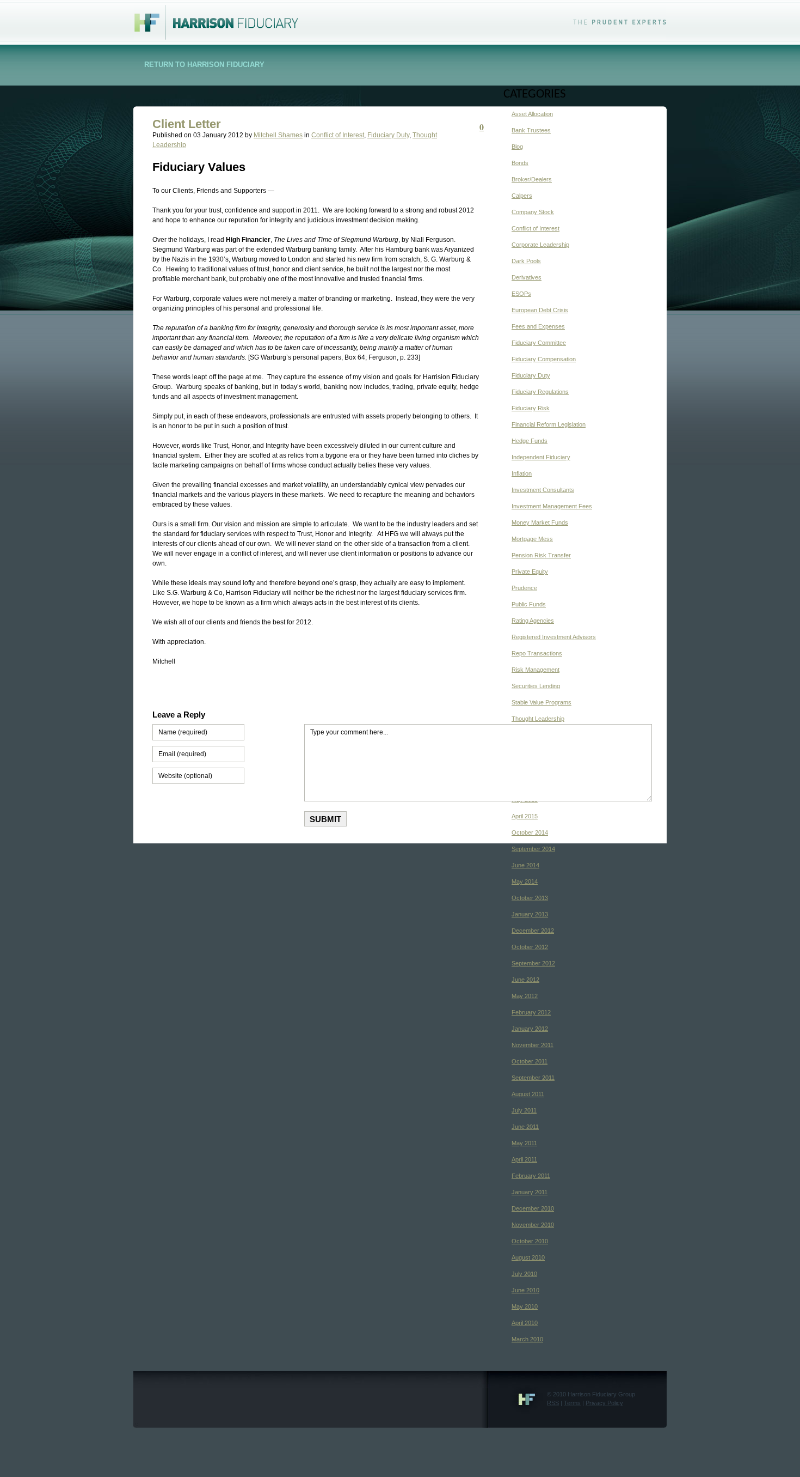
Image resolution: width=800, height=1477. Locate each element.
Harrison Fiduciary (210, 16)
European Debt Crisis (540, 310)
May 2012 (525, 996)
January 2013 (530, 914)
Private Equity (530, 571)
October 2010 (530, 1241)
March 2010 (527, 1339)
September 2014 (533, 849)
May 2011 (524, 1143)
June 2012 (525, 979)
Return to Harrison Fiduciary (204, 64)
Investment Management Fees (552, 506)
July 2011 (524, 1110)
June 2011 (525, 1126)
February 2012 (531, 1012)
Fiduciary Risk (531, 408)
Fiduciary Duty (388, 135)
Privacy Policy (604, 1403)
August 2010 (528, 1257)
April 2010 (525, 1323)
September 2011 (533, 1077)
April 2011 (524, 1159)
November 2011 (532, 1045)
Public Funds (529, 604)
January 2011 (529, 1192)
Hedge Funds (529, 440)
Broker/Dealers (532, 179)
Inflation (522, 473)
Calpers (522, 195)
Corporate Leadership (540, 244)
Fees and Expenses (538, 326)
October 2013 (530, 898)
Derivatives (526, 277)
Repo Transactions (537, 653)
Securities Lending (536, 686)
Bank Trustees (531, 130)
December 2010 (533, 1208)
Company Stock (533, 212)
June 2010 (525, 1290)
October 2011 (529, 1061)
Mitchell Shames (278, 135)
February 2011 (531, 1175)
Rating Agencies (533, 620)
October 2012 (530, 947)
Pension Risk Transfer (541, 555)
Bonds (520, 163)
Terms (572, 1403)
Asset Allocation (532, 114)
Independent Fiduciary (541, 457)
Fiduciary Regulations (540, 391)
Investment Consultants (543, 490)
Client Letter (186, 124)
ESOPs (521, 293)
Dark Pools (526, 261)
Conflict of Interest (337, 135)
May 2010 (525, 1306)
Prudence (524, 588)
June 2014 (525, 865)
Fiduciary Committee (539, 342)
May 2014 (525, 881)
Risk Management (535, 669)
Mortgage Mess (532, 539)
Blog (517, 146)
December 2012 (533, 930)
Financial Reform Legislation (549, 424)
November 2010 (533, 1224)
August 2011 (528, 1094)
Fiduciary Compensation (544, 359)
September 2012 (533, 963)
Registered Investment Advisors (554, 637)
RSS (553, 1403)
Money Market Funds (540, 522)
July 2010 (524, 1274)
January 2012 (530, 1028)
